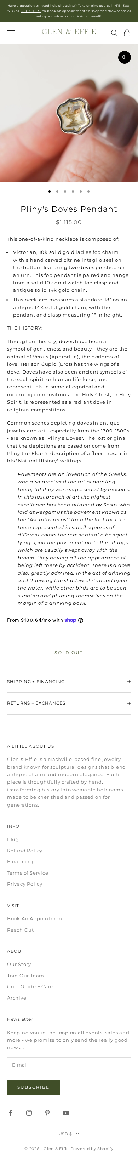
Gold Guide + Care (30, 986)
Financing (20, 861)
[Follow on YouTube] (65, 1112)
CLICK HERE (31, 11)
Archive (16, 998)
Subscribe (33, 1087)
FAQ (12, 839)
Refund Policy (24, 850)
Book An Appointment (35, 918)
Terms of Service (27, 873)
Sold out (68, 652)
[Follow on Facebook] (10, 1112)
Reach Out (20, 930)
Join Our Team (25, 975)
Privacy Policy (24, 884)
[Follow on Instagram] (29, 1112)
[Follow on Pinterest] (47, 1112)
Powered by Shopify (92, 1148)
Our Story (19, 964)
